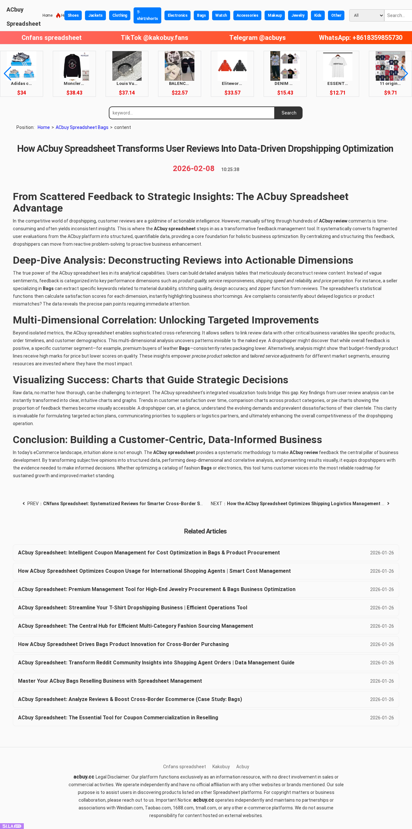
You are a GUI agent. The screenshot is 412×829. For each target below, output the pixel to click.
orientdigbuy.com (286, 757)
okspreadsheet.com (345, 757)
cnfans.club (192, 757)
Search (289, 112)
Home (47, 15)
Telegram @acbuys (257, 37)
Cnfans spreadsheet (52, 37)
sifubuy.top (100, 757)
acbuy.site (13, 757)
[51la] (12, 825)
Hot (62, 15)
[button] (7, 74)
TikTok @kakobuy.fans (154, 37)
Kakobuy (221, 766)
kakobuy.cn (397, 757)
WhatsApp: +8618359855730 (360, 37)
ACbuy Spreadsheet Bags (82, 127)
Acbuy (242, 766)
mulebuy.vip (56, 757)
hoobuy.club (236, 757)
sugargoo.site (145, 757)
